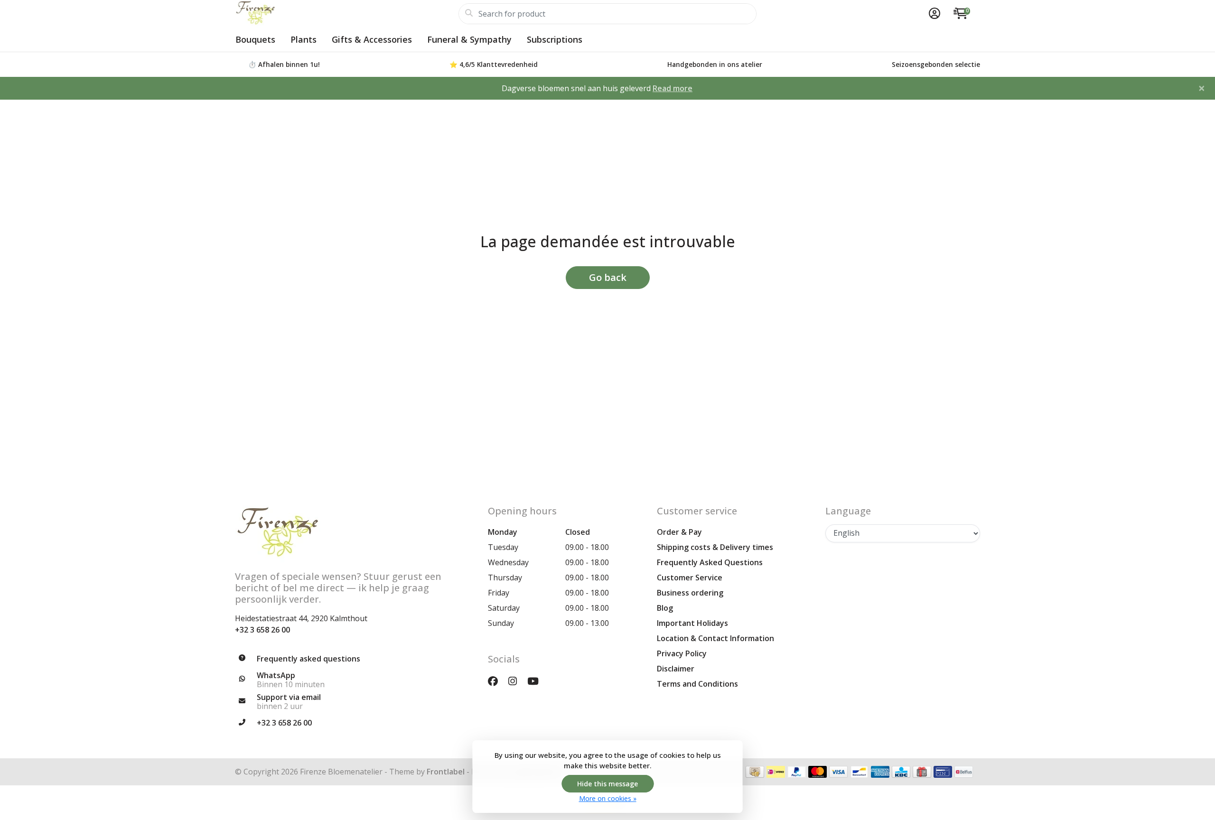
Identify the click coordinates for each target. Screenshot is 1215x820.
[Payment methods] (755, 772)
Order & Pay (679, 532)
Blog (665, 608)
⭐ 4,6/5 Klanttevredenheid (493, 64)
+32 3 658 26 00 (262, 629)
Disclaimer (675, 668)
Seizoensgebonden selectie (936, 64)
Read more (672, 88)
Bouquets (255, 39)
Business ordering (690, 592)
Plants (303, 39)
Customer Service (689, 577)
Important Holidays (692, 623)
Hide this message (607, 783)
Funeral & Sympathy (469, 39)
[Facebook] (496, 681)
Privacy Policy (682, 653)
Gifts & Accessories (372, 39)
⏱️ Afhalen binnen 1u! (284, 64)
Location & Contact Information (715, 638)
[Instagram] (516, 681)
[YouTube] (536, 681)
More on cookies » (607, 798)
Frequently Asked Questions (710, 562)
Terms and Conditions (697, 684)
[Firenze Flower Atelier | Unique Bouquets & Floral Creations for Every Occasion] (346, 14)
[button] (933, 14)
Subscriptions (554, 39)
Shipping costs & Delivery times (715, 547)
